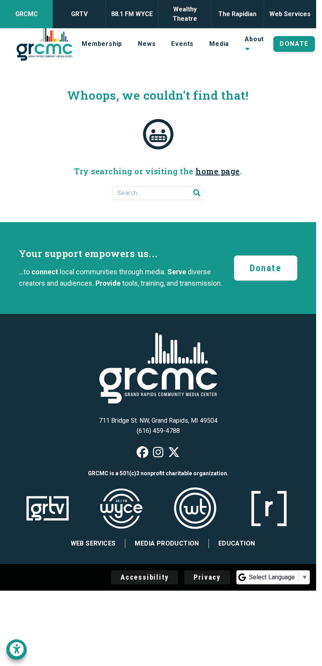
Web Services (93, 543)
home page (218, 171)
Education (236, 543)
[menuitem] (101, 44)
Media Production (167, 543)
